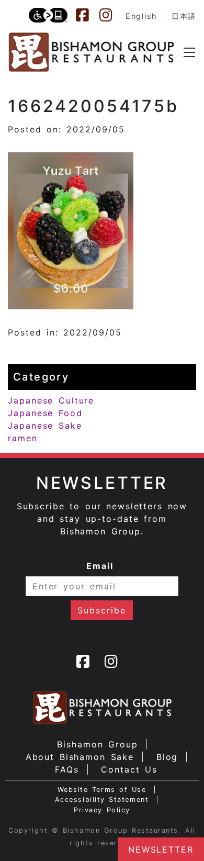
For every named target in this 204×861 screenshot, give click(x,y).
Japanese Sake (45, 425)
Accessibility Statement (102, 799)
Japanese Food (45, 413)
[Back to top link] (13, 835)
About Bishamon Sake (80, 757)
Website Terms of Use (102, 789)
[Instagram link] (110, 15)
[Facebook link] (87, 15)
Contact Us (129, 769)
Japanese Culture (51, 400)
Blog (167, 757)
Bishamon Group (97, 744)
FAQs (67, 769)
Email (100, 566)
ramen (23, 438)
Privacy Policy (102, 810)
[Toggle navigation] (189, 52)
